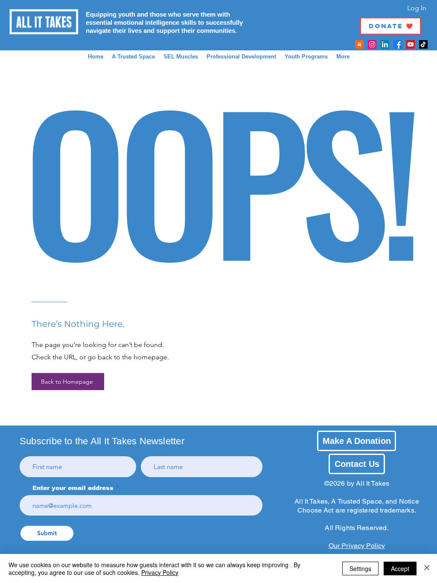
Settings (360, 568)
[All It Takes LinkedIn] (385, 44)
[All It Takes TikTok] (423, 44)
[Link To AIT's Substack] (359, 44)
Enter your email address (73, 488)
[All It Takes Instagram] (372, 44)
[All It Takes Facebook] (397, 44)
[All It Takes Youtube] (410, 44)
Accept (400, 568)
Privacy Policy (159, 572)
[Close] (427, 568)
